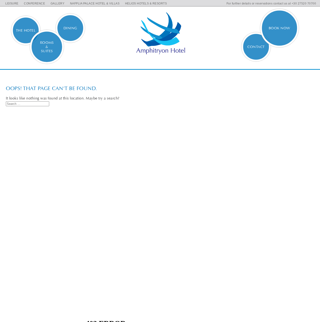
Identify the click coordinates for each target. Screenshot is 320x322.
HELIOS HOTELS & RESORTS (146, 3)
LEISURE (12, 3)
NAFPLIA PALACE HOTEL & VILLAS (95, 3)
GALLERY (58, 3)
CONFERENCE (34, 3)
